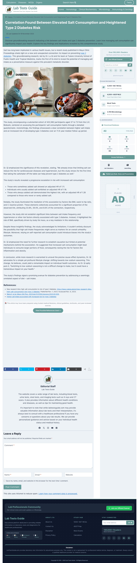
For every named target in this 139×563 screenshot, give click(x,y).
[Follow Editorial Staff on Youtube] (52, 428)
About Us (49, 522)
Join (129, 522)
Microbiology (104, 9)
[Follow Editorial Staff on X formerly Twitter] (44, 428)
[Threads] (120, 70)
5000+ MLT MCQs (80, 522)
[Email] (130, 70)
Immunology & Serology (122, 9)
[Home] (6, 17)
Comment (9, 445)
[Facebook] (106, 70)
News (7, 37)
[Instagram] (115, 70)
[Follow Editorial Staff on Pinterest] (56, 428)
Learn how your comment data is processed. (58, 494)
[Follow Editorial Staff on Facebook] (39, 428)
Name (7, 475)
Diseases (22, 2)
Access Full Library (117, 157)
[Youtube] (125, 70)
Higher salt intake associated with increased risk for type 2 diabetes (31, 297)
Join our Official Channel (120, 508)
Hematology (71, 9)
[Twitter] (111, 70)
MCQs (31, 2)
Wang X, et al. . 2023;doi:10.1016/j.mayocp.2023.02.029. (33, 294)
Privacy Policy (50, 535)
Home (61, 9)
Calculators (11, 2)
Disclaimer (49, 531)
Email (38, 475)
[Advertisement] (48, 151)
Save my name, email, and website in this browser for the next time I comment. (37, 481)
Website (69, 475)
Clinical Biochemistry (88, 9)
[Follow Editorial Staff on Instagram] (48, 428)
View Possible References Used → (48, 310)
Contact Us (49, 526)
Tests (129, 2)
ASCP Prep (78, 526)
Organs (39, 2)
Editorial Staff (48, 386)
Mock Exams (78, 531)
